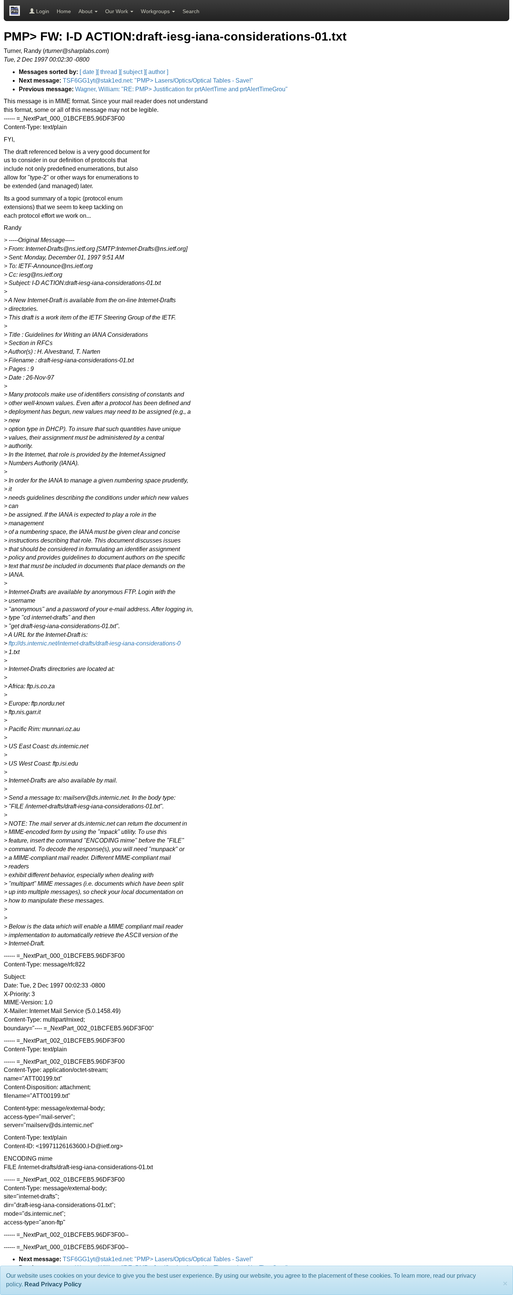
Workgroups (156, 11)
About (86, 11)
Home (64, 11)
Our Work (117, 11)
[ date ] (88, 72)
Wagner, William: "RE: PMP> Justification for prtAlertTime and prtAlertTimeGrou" (181, 89)
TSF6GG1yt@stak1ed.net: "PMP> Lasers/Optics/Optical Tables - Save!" (158, 80)
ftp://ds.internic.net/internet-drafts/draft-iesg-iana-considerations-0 (95, 643)
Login (42, 11)
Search (191, 11)
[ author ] (156, 72)
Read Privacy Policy (52, 1284)
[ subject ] (132, 72)
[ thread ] (108, 72)
